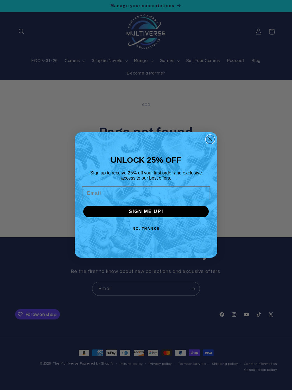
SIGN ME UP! (146, 211)
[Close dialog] (210, 139)
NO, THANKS (146, 229)
